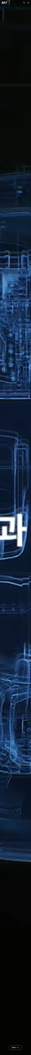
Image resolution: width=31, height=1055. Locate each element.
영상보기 (14, 1047)
